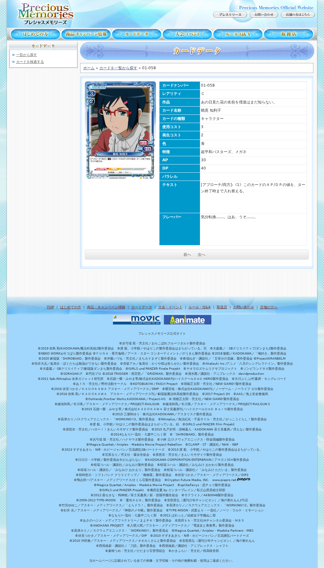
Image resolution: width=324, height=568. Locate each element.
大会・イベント (187, 34)
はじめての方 (34, 34)
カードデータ (136, 34)
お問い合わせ (243, 307)
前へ (187, 254)
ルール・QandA (238, 34)
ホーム (89, 68)
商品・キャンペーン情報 (86, 34)
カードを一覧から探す (118, 68)
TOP (50, 307)
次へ (201, 254)
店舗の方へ (268, 307)
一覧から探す (26, 55)
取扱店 (290, 34)
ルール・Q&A (200, 307)
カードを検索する (30, 62)
